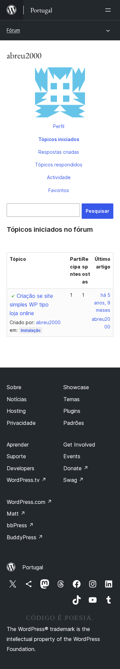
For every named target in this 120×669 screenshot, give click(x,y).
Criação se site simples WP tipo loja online (31, 304)
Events (71, 456)
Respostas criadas (58, 152)
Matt (16, 513)
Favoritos (58, 190)
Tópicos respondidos (58, 164)
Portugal (32, 567)
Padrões (73, 423)
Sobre (14, 387)
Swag (73, 480)
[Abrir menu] (109, 10)
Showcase (76, 387)
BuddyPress (25, 537)
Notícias (17, 399)
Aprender (18, 444)
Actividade (59, 177)
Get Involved (79, 444)
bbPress (20, 525)
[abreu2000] (60, 93)
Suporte (16, 456)
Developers (20, 468)
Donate (75, 468)
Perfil (58, 126)
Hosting (16, 411)
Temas (71, 399)
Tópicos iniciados (58, 139)
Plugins (71, 411)
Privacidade (21, 423)
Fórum (13, 30)
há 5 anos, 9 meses (102, 302)
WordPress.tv (26, 480)
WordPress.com (29, 502)
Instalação (31, 330)
